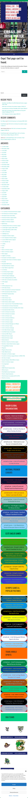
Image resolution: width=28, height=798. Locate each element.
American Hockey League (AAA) (9, 217)
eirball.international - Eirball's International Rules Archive (14, 561)
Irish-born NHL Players (7, 333)
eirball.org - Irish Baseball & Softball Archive (14, 436)
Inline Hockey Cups (6, 297)
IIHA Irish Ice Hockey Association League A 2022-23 (14, 106)
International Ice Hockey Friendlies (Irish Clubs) (12, 307)
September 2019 (6, 188)
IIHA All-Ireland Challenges (8, 275)
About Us (10, 795)
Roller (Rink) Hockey (6, 351)
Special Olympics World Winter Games (10, 359)
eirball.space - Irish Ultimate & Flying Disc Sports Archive (14, 702)
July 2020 (4, 170)
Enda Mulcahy (4, 123)
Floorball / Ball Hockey (7, 263)
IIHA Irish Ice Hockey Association (9, 279)
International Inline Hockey (8, 309)
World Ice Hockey (6, 377)
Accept (14, 784)
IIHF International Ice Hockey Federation (11, 289)
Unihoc (3, 365)
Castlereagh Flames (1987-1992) (9, 229)
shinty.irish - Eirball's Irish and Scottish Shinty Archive (14, 574)
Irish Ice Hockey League (7, 319)
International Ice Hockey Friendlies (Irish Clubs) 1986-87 (14, 108)
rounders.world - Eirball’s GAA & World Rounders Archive (14, 555)
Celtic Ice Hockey (6, 231)
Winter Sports (5, 369)
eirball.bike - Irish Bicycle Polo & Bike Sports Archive (14, 619)
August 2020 (5, 168)
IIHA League (5, 281)
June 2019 (4, 194)
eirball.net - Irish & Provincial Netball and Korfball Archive (14, 487)
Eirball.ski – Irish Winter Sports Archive (14, 38)
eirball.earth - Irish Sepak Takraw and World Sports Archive (14, 683)
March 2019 (4, 198)
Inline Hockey (5, 295)
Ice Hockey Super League (7, 271)
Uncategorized (5, 363)
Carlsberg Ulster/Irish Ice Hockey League (11, 225)
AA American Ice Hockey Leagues (9, 213)
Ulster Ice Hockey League (8, 361)
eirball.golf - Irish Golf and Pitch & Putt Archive (14, 520)
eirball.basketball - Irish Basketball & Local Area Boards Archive (14, 423)
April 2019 (4, 196)
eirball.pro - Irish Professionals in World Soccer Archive (14, 663)
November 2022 (5, 148)
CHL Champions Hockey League (9, 237)
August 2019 (5, 190)
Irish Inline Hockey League (8, 329)
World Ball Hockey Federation (8, 371)
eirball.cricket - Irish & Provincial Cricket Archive (14, 462)
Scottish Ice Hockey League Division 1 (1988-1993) (13, 355)
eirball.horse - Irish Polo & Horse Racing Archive (14, 612)
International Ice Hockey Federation (10, 305)
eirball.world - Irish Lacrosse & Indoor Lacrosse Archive (14, 494)
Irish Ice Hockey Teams (7, 325)
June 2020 (4, 172)
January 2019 (5, 202)
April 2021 (4, 156)
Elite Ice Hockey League (7, 249)
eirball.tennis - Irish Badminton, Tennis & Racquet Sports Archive (14, 526)
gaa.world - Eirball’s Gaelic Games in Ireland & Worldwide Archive (14, 542)
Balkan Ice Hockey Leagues (8, 221)
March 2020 (4, 178)
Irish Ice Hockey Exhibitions (8, 317)
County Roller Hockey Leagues (9, 239)
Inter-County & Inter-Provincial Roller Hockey (12, 303)
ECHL (3, 245)
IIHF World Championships (8, 293)
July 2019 (4, 192)
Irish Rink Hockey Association (8, 331)
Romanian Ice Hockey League (8, 353)
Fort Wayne (3, 121)
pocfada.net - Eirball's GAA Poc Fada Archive (14, 568)
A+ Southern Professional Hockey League (11, 211)
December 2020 (5, 164)
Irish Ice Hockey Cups (7, 315)
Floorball (4, 261)
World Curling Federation (7, 373)
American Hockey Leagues (8, 219)
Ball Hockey (4, 223)
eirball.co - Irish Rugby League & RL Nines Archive (14, 507)
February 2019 (5, 200)
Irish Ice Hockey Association (8, 311)
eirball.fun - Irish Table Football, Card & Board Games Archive (14, 695)
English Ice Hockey (6, 255)
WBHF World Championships (8, 367)
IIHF (3, 283)
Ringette (4, 347)
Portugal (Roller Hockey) (7, 345)
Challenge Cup (5, 233)
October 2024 (5, 146)
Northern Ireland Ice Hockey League (10, 341)
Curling (3, 243)
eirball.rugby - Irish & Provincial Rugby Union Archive (14, 449)
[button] (26, 771)
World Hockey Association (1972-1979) (11, 375)
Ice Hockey (4, 269)
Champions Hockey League (8, 235)
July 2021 (4, 152)
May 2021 (4, 154)
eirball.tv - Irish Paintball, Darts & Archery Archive (14, 689)
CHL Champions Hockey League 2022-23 (11, 114)
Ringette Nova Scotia (7, 349)
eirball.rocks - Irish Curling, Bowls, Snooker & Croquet (14, 676)
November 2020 (5, 166)
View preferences (14, 792)
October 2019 (5, 186)
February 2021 (5, 160)
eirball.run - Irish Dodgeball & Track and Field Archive (14, 625)
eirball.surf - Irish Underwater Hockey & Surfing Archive (14, 645)
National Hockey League (7, 335)
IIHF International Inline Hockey (9, 291)
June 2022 (4, 150)
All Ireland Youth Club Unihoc (8, 215)
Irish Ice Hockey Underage (8, 327)
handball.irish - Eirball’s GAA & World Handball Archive (14, 548)
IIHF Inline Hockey (6, 287)
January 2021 (5, 162)
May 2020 (4, 174)
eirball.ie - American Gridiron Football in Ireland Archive (14, 417)
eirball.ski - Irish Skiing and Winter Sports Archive (14, 638)
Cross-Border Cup (6, 241)
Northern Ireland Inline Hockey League (10, 343)
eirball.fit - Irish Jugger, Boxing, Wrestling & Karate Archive (14, 632)
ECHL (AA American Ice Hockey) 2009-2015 (17, 121)
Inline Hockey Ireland (6, 299)
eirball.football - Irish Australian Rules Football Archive (14, 481)
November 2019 (5, 184)
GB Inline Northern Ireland (8, 265)
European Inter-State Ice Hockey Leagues (11, 259)
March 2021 (4, 158)
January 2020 (5, 182)
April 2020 (4, 176)
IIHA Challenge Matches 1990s (9, 277)
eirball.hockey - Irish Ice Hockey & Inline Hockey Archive (14, 430)
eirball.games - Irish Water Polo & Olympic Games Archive (14, 599)
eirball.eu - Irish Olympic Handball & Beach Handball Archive (14, 513)
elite (3, 247)
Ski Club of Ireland (6, 357)
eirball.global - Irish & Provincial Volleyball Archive (14, 500)
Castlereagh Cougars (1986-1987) (9, 227)
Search (2, 92)
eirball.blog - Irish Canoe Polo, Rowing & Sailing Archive (14, 606)
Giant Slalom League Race (8, 267)
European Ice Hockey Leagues (9, 257)
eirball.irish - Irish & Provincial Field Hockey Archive (14, 456)
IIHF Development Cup (7, 285)
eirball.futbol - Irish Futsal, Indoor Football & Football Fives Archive (14, 669)
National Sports (5, 339)
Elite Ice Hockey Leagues (7, 251)
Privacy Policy (15, 795)
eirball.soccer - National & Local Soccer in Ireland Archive (14, 443)
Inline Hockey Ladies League (8, 301)
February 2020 (5, 180)
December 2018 (5, 204)
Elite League (5, 253)
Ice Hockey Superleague (7, 273)
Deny (14, 788)
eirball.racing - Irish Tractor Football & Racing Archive (14, 708)
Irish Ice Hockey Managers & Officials (10, 323)
